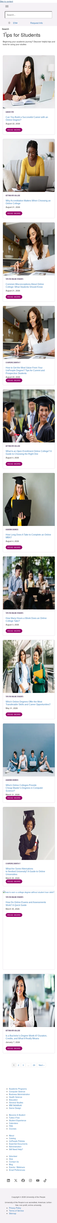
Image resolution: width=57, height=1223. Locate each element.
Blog (11, 1164)
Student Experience (17, 1120)
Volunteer (13, 1156)
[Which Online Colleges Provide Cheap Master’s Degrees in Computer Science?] (29, 749)
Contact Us (14, 1161)
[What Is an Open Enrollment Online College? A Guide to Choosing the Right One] (29, 415)
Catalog (12, 1138)
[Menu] (6, 6)
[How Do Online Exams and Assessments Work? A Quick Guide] (28, 891)
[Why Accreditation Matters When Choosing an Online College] (29, 165)
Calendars (13, 1123)
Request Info (36, 22)
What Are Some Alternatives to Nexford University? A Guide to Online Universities (25, 872)
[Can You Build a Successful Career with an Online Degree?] (29, 81)
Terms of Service (16, 1210)
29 (34, 1065)
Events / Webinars (17, 1167)
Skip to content (6, 1)
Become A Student (17, 1114)
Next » (41, 1065)
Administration (15, 1146)
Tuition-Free (14, 1117)
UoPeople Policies (17, 1141)
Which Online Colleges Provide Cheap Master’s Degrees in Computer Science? (24, 788)
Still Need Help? (16, 1149)
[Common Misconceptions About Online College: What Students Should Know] (29, 248)
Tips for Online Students (14, 279)
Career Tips (10, 112)
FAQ (11, 1125)
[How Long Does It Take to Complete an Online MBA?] (29, 499)
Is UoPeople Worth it (13, 362)
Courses (12, 1128)
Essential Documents (18, 1143)
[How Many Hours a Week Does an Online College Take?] (29, 582)
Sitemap (12, 1213)
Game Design (15, 1108)
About (11, 1135)
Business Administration (19, 1094)
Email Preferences (17, 1170)
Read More (13, 130)
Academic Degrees (12, 529)
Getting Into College (13, 195)
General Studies (16, 1102)
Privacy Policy (15, 1207)
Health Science (15, 1097)
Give (11, 1159)
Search (5, 29)
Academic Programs (18, 1088)
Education (13, 1099)
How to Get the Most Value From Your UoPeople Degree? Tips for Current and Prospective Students (25, 370)
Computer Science (17, 1091)
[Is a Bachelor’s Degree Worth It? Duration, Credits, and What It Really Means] (29, 1000)
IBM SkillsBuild (15, 1105)
